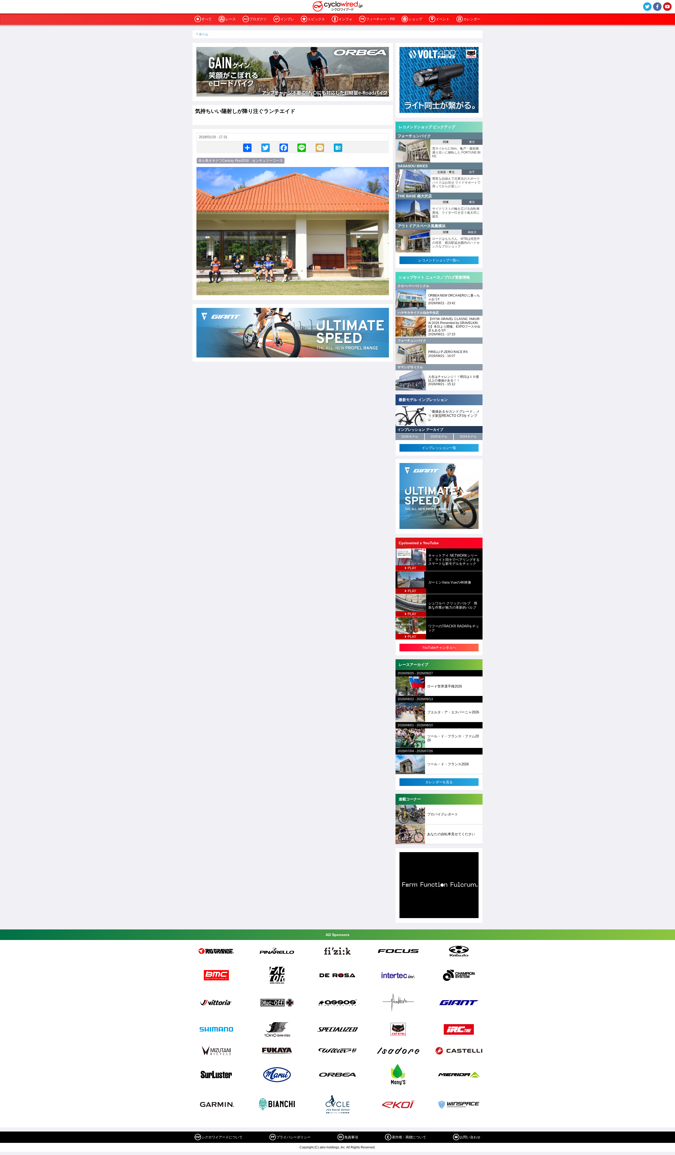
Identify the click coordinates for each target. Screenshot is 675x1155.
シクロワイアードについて (222, 1137)
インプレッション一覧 (439, 448)
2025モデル (439, 436)
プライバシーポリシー (293, 1137)
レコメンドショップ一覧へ (439, 260)
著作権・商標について (409, 1137)
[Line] (301, 147)
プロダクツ (258, 19)
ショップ (415, 19)
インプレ (287, 19)
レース (230, 19)
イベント (443, 19)
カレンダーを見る (439, 782)
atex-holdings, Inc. (333, 1147)
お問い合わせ (470, 1137)
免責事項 (351, 1137)
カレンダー (471, 19)
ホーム (203, 34)
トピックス (316, 19)
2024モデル (468, 436)
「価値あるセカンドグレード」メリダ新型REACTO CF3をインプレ (454, 415)
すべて (206, 19)
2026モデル (409, 436)
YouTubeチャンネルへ (439, 648)
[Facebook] (283, 147)
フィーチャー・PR (380, 19)
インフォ (345, 19)
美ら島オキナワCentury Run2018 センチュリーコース (240, 161)
